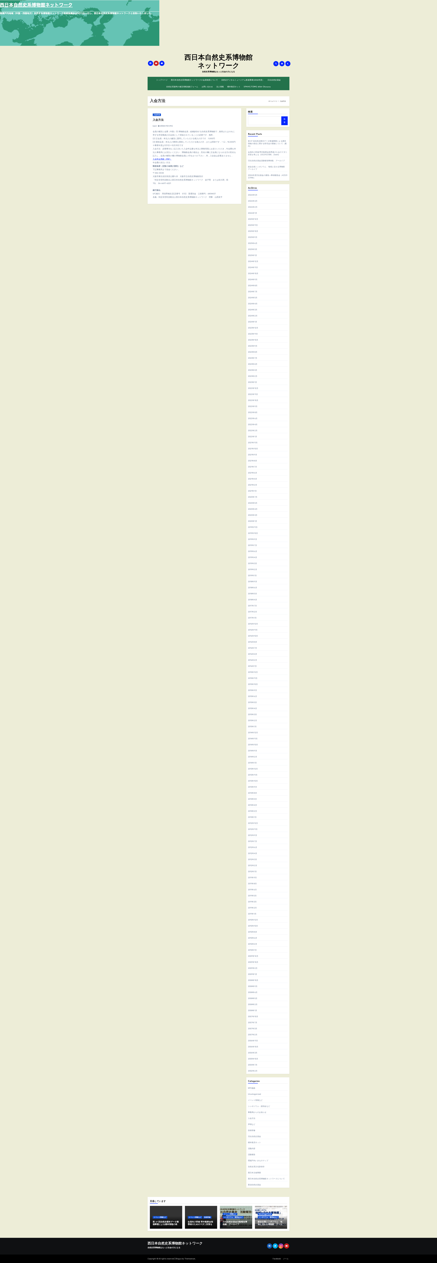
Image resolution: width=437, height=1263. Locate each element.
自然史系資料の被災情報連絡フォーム (182, 87)
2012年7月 (252, 841)
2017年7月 (252, 606)
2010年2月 (252, 944)
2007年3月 (252, 1029)
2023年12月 (253, 328)
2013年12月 (253, 769)
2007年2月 (252, 1035)
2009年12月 (253, 956)
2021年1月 (252, 491)
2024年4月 (252, 304)
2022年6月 (252, 418)
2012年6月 (252, 847)
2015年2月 (252, 720)
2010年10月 (253, 926)
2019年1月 (252, 575)
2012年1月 (252, 871)
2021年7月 (252, 467)
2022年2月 (252, 430)
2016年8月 (252, 642)
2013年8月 (252, 793)
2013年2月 (252, 811)
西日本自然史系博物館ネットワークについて (266, 1179)
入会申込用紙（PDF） (162, 159)
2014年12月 (253, 733)
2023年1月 (252, 382)
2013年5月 (252, 799)
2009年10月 (253, 962)
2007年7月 (252, 1022)
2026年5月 (252, 195)
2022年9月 (252, 406)
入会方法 (157, 115)
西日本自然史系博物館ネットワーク (175, 1243)
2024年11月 (253, 267)
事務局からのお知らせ (257, 1112)
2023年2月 (252, 376)
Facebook (277, 1259)
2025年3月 (252, 249)
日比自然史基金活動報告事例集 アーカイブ (266, 161)
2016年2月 (252, 660)
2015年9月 (252, 690)
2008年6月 (252, 992)
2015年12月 (253, 672)
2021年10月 (253, 449)
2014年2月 (252, 757)
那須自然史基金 (254, 1185)
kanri (155, 126)
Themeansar (189, 1259)
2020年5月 (252, 503)
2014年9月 (252, 751)
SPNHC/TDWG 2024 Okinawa (257, 87)
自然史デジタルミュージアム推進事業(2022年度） (242, 80)
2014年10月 (253, 745)
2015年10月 (253, 684)
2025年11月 (253, 225)
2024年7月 (252, 292)
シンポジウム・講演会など (259, 1106)
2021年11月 (253, 443)
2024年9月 (252, 279)
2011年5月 (252, 896)
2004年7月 (252, 1065)
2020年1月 (252, 521)
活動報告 (251, 1154)
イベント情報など (255, 1100)
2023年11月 (253, 334)
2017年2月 (252, 612)
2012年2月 (252, 865)
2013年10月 (253, 781)
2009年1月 (252, 974)
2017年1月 (252, 618)
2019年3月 (252, 563)
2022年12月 (253, 388)
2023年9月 (252, 346)
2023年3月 (252, 370)
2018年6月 (252, 588)
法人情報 (220, 87)
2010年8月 (252, 932)
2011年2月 (252, 908)
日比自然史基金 (274, 80)
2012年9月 (252, 835)
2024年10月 (253, 273)
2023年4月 (252, 364)
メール (285, 1259)
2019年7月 (252, 545)
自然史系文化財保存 (256, 1167)
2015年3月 (252, 714)
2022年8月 (252, 412)
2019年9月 (252, 539)
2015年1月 (252, 726)
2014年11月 (253, 739)
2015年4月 (252, 708)
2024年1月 (252, 322)
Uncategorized (254, 1094)
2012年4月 (252, 853)
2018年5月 (252, 594)
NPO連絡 (251, 1088)
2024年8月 (252, 285)
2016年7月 (252, 648)
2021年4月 (252, 479)
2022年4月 (252, 424)
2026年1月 (252, 213)
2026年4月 (252, 201)
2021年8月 (252, 461)
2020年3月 (252, 515)
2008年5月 (252, 998)
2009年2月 (252, 968)
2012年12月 (253, 823)
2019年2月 (252, 569)
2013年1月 (252, 817)
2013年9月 (252, 787)
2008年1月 (252, 1010)
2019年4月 (252, 557)
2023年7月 (252, 358)
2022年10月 (253, 400)
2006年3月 (252, 1053)
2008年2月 (252, 1004)
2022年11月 (253, 394)
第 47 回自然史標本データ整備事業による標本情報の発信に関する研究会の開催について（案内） (267, 143)
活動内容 (251, 1148)
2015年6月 (252, 696)
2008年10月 (253, 980)
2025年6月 (252, 243)
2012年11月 (253, 829)
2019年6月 (252, 551)
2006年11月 (253, 1041)
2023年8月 (252, 352)
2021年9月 (252, 455)
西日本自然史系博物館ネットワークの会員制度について (194, 80)
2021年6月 (252, 473)
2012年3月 (252, 859)
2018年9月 (252, 581)
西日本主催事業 (254, 1173)
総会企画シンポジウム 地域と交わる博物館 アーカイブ (270, 1224)
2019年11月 (253, 527)
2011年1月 (252, 914)
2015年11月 (253, 678)
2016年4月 (252, 654)
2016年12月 (253, 624)
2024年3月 (252, 310)
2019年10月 (253, 533)
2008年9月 (252, 986)
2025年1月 (252, 255)
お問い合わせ (207, 87)
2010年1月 (252, 950)
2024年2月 (252, 316)
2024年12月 (253, 261)
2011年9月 (252, 877)
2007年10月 (253, 1016)
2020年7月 (252, 497)
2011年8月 (252, 884)
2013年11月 (253, 775)
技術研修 (251, 1130)
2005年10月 (253, 1059)
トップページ (162, 80)
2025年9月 (252, 237)
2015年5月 (252, 702)
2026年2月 (252, 207)
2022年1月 (252, 437)
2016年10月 (253, 636)
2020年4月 (252, 509)
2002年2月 (252, 1071)
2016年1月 (252, 666)
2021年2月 (252, 485)
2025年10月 (253, 231)
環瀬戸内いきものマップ (258, 1161)
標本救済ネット (233, 87)
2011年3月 (252, 902)
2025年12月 (253, 219)
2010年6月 (252, 938)
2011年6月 (252, 890)
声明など (251, 1124)
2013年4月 (252, 805)
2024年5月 (252, 298)
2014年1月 (252, 763)
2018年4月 (252, 600)
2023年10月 (253, 340)
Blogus (179, 1259)
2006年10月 (253, 1047)
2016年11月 (253, 630)
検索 (250, 112)
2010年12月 (253, 920)
